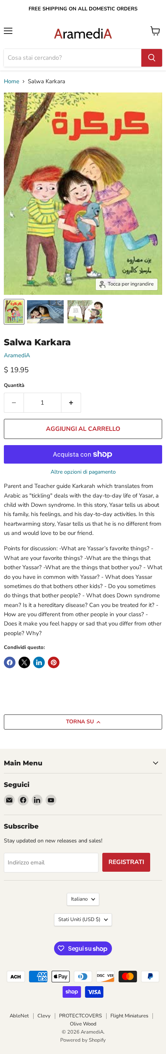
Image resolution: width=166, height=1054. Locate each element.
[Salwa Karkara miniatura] (14, 311)
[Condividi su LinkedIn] (39, 662)
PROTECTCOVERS (80, 1015)
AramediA (17, 355)
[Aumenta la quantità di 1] (71, 403)
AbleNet (19, 1015)
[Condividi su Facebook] (9, 662)
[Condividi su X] (24, 662)
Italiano (79, 899)
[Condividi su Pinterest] (53, 662)
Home (11, 81)
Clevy (44, 1015)
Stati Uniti (79, 919)
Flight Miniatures (129, 1015)
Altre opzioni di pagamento (83, 472)
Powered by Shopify (83, 1040)
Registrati (126, 862)
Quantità (14, 385)
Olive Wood (83, 1023)
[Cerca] (151, 58)
